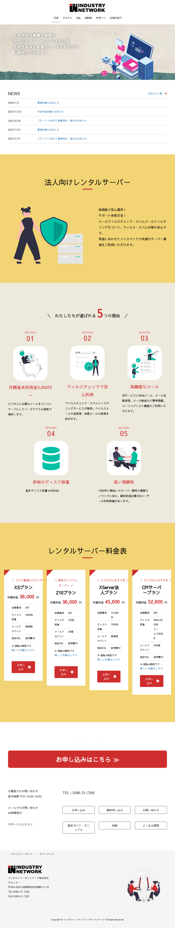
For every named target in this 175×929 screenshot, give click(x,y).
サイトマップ (46, 854)
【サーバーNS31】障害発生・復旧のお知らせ (62, 138)
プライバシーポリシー (23, 854)
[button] (13, 52)
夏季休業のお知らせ (48, 102)
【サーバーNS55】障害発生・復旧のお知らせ (62, 120)
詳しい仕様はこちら (23, 650)
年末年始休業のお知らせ (50, 111)
